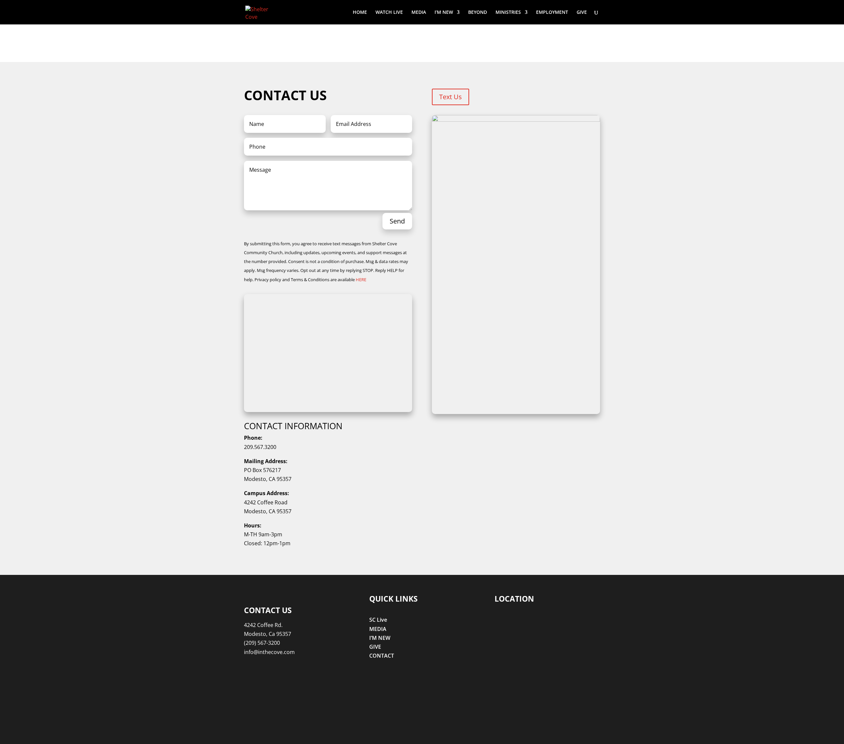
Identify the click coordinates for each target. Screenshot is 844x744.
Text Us (450, 96)
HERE (361, 280)
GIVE (582, 12)
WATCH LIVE (389, 12)
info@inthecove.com (269, 652)
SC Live (378, 619)
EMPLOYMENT (552, 12)
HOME (360, 12)
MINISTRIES (508, 12)
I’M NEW (444, 12)
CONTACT (381, 655)
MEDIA (418, 12)
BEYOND (477, 12)
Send (397, 221)
